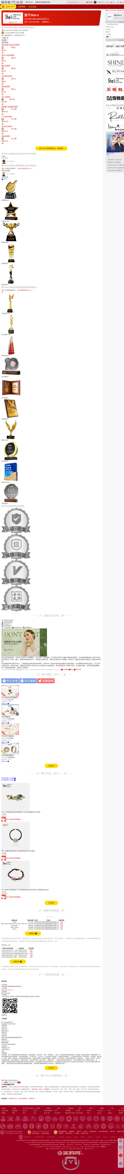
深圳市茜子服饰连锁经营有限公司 (36, 19)
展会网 (76, 1137)
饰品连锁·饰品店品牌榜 (10, 45)
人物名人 (105, 1137)
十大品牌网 (61, 1137)
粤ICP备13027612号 (63, 1148)
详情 (61, 922)
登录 (114, 2)
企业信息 (32, 7)
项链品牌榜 (5, 136)
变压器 (78, 1110)
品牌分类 (102, 2)
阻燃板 (3, 1113)
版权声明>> (35, 1089)
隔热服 (3, 1108)
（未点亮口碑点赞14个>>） (24, 168)
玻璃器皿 (15, 1110)
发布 (122, 2)
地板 (13, 1113)
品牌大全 (79, 1131)
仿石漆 (38, 1108)
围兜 (80, 1108)
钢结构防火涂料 (70, 1113)
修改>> (41, 1089)
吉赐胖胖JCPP (27, 1137)
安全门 (35, 1110)
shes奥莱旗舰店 (7, 755)
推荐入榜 (112, 1131)
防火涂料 (57, 1113)
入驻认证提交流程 (103, 1131)
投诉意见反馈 (35, 1133)
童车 (24, 1113)
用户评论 (5, 1080)
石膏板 (14, 1108)
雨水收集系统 (48, 1110)
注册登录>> (32, 1098)
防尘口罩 (47, 1113)
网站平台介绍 (84, 1133)
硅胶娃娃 (70, 1108)
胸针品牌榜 (5, 66)
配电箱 (49, 1108)
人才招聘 (76, 1133)
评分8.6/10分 (13, 1080)
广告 (108, 155)
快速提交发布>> (13, 1098)
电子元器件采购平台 (29, 1108)
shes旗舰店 (5, 717)
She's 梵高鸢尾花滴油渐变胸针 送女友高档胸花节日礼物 (20, 812)
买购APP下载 (68, 1133)
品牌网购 (22, 7)
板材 (58, 1108)
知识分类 (107, 2)
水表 (88, 1113)
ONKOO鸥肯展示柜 (39, 1137)
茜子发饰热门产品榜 (7, 778)
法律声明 (60, 1133)
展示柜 (25, 1110)
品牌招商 (69, 1137)
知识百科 (83, 1137)
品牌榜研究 (72, 1131)
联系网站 (104, 1146)
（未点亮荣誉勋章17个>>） (24, 290)
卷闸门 (91, 1108)
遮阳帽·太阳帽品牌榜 (9, 107)
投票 (6, 53)
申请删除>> (47, 1089)
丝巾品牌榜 (5, 97)
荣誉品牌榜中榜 (62, 1131)
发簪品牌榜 (5, 87)
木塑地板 (68, 1110)
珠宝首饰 (113, 10)
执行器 (99, 1113)
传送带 (89, 1110)
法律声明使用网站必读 (78, 1148)
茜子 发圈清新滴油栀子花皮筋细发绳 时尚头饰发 (18, 851)
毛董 (2, 1051)
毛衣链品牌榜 (6, 76)
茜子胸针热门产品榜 (7, 780)
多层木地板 (79, 1113)
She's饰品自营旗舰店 (9, 697)
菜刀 (34, 1113)
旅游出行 (90, 1137)
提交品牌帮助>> (23, 1098)
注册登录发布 (92, 1131)
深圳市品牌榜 (6, 126)
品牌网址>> (46, 22)
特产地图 (120, 1137)
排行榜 (85, 1131)
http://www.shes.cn (7, 990)
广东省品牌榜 (6, 117)
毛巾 (109, 1110)
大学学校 (98, 1137)
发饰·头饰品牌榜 (7, 55)
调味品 (110, 1113)
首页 (108, 10)
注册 (118, 2)
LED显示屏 (4, 1110)
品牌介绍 (9, 7)
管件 (56, 1110)
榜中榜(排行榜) (51, 1137)
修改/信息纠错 (45, 1133)
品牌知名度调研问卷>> (43, 2)
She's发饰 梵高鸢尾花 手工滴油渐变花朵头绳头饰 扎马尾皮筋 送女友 (25, 890)
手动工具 (100, 1110)
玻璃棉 (102, 1108)
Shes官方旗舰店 (7, 736)
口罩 (112, 1108)
